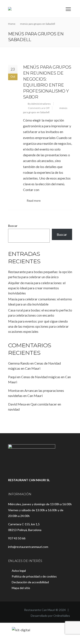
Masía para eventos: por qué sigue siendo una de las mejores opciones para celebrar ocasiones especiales (38, 326)
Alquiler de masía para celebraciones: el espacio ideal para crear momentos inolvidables (36, 288)
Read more (34, 200)
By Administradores (39, 103)
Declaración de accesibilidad (30, 582)
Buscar (12, 225)
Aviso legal (19, 570)
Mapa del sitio (21, 588)
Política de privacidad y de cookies (34, 576)
